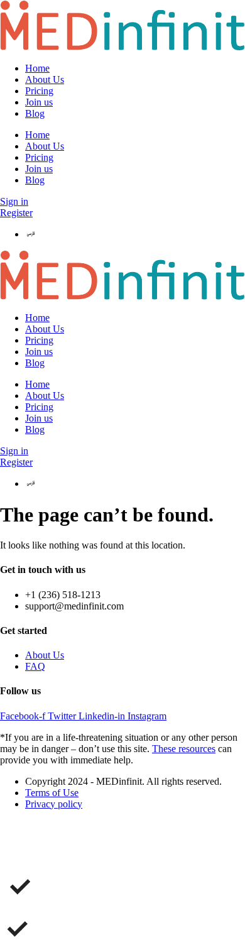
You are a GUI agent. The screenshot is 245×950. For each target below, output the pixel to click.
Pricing (39, 90)
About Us (44, 79)
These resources (183, 748)
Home (37, 68)
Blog (35, 113)
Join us (39, 102)
